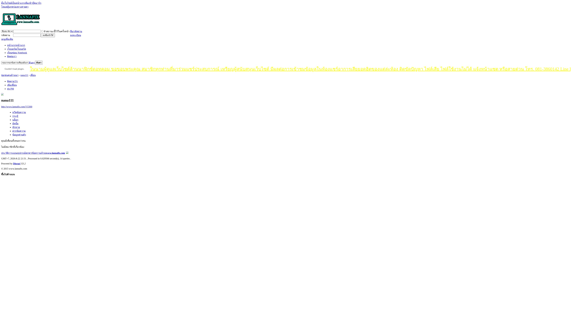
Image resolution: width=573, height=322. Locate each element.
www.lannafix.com (55, 153)
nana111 (24, 75)
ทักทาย (16, 127)
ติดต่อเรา (12, 56)
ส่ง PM (10, 89)
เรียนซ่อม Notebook (17, 52)
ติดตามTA (12, 81)
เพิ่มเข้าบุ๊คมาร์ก (33, 3)
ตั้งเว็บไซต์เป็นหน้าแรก (13, 3)
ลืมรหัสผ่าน (76, 31)
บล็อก (15, 120)
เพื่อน (33, 75)
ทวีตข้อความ (19, 112)
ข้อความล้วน (39, 153)
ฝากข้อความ (19, 131)
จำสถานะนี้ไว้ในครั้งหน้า (57, 31)
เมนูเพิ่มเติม (7, 39)
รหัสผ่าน (5, 35)
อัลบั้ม (15, 123)
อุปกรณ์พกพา (24, 153)
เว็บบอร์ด (16, 49)
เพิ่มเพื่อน (12, 85)
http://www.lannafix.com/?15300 (16, 106)
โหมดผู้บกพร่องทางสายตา (15, 7)
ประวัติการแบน (9, 153)
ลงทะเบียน (75, 35)
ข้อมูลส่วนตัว (19, 134)
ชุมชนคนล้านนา (10, 75)
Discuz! (17, 163)
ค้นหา (32, 62)
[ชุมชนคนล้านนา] (20, 25)
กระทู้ (15, 116)
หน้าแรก (16, 45)
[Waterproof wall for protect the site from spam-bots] (67, 153)
